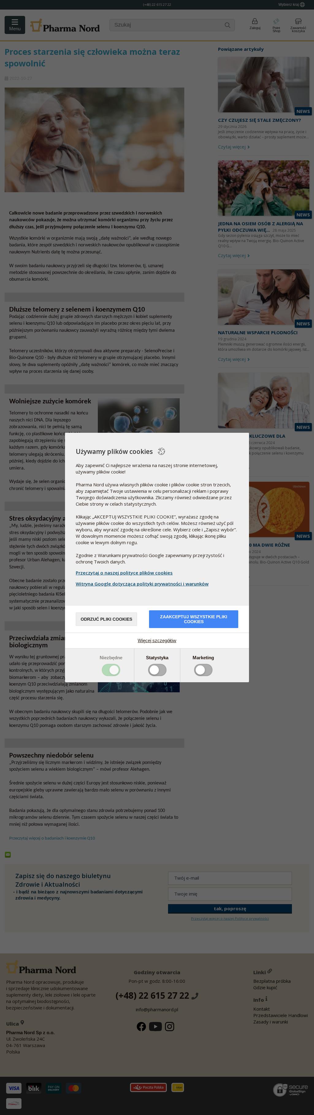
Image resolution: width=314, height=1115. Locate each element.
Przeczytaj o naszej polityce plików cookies (124, 573)
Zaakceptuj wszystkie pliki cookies (193, 619)
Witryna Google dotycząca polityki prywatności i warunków (142, 584)
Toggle (111, 670)
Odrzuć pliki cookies (106, 619)
